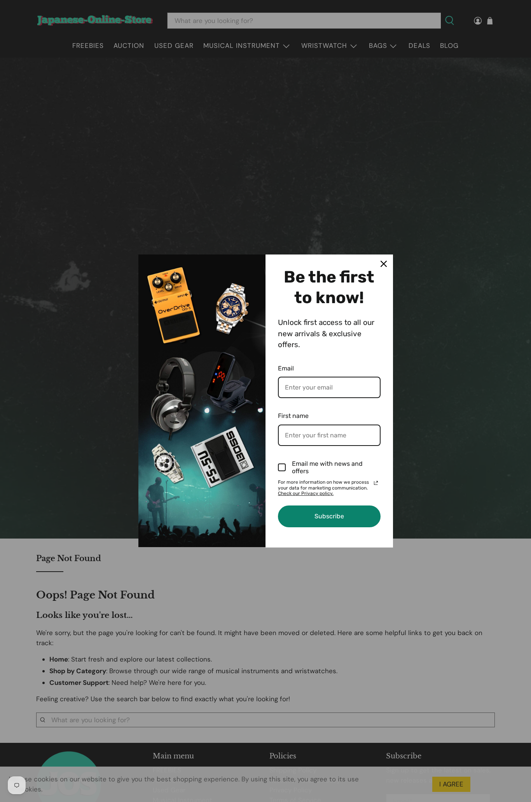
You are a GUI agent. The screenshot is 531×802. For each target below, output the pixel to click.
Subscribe (329, 516)
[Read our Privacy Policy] (376, 483)
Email (286, 368)
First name (293, 415)
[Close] (383, 263)
